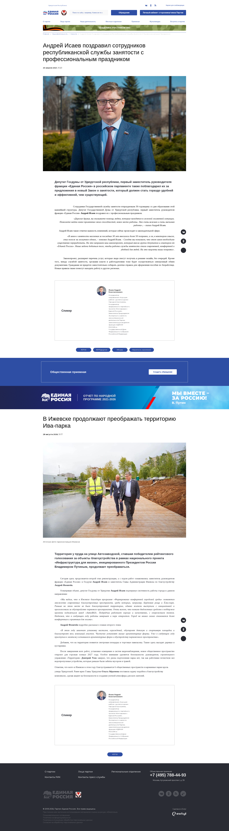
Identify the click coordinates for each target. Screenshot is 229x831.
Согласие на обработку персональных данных (63, 822)
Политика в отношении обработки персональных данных (67, 820)
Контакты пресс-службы (91, 777)
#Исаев (120, 350)
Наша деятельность (88, 21)
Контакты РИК (52, 777)
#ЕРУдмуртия (101, 350)
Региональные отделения (126, 771)
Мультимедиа (155, 21)
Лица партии (65, 21)
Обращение (124, 13)
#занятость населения (141, 350)
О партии (46, 21)
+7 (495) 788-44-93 (168, 775)
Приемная (136, 21)
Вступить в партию (177, 21)
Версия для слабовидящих (175, 5)
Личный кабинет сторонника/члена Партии (163, 13)
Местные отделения (114, 21)
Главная (46, 34)
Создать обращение (162, 372)
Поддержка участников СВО (114, 28)
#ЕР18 (83, 350)
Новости (73, 34)
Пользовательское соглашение (56, 815)
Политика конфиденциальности (56, 818)
